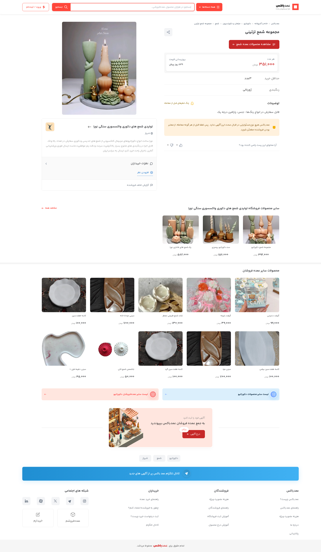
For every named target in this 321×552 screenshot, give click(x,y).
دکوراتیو (247, 23)
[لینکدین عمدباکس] (26, 501)
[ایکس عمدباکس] (55, 501)
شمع (217, 23)
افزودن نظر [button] (143, 172)
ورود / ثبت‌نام (33, 7)
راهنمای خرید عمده (149, 499)
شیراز (145, 458)
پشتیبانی (294, 533)
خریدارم (38, 521)
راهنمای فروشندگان (218, 508)
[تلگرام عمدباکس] (70, 501)
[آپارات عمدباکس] (41, 501)
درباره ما (294, 525)
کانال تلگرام (152, 525)
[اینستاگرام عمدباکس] (84, 501)
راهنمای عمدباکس (289, 508)
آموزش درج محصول (219, 525)
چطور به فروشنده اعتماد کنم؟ (143, 508)
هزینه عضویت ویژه (289, 516)
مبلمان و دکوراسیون (231, 23)
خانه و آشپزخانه (261, 23)
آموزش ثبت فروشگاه (218, 516)
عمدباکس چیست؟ (289, 499)
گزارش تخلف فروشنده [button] (138, 185)
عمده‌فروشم (73, 521)
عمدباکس (275, 23)
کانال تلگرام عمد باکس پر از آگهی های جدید (154, 473)
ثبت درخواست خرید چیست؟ (145, 516)
